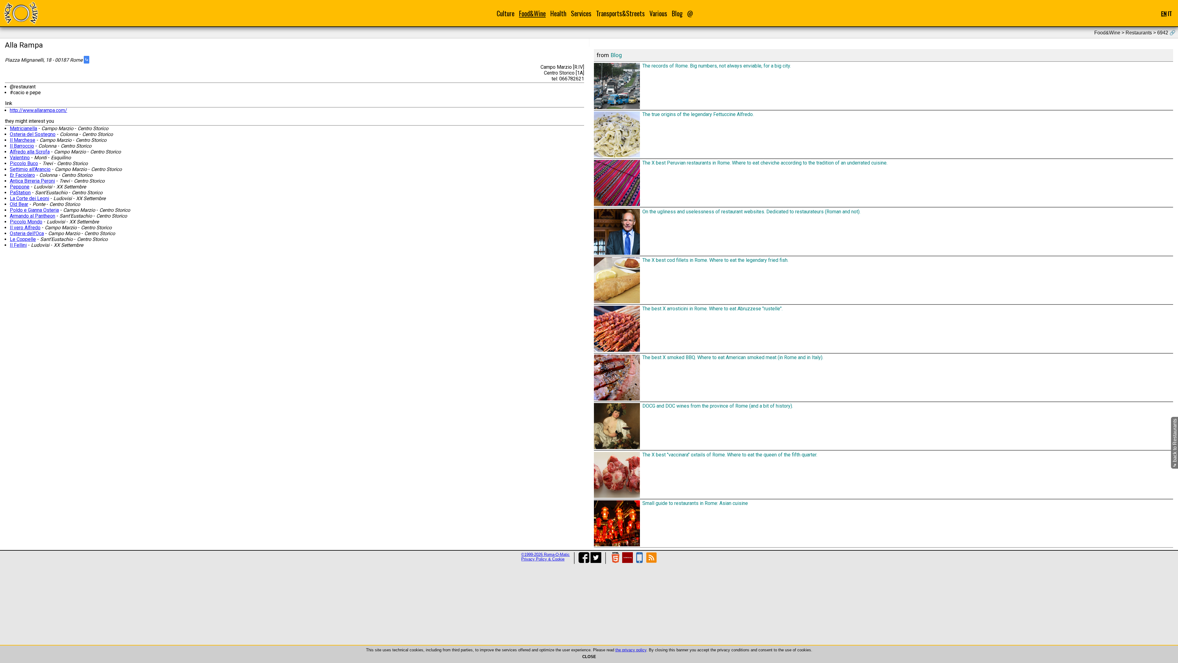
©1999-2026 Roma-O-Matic (545, 554)
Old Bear (19, 204)
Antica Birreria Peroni (32, 181)
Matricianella (23, 128)
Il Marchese (22, 140)
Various (658, 13)
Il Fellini (18, 245)
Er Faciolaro (22, 175)
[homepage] (21, 13)
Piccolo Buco (24, 163)
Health (558, 13)
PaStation (20, 193)
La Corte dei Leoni (29, 198)
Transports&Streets (620, 13)
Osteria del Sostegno (33, 134)
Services (581, 13)
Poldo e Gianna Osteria (34, 210)
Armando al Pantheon (32, 216)
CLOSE (589, 656)
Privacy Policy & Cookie (542, 559)
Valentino (20, 158)
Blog (677, 13)
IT (1170, 13)
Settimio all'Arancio (30, 169)
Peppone (19, 187)
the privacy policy (630, 650)
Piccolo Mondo (26, 222)
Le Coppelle (23, 239)
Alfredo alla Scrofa (30, 152)
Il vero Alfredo (25, 228)
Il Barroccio (22, 146)
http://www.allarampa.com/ (38, 110)
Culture (505, 13)
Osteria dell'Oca (27, 233)
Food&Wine (532, 13)
